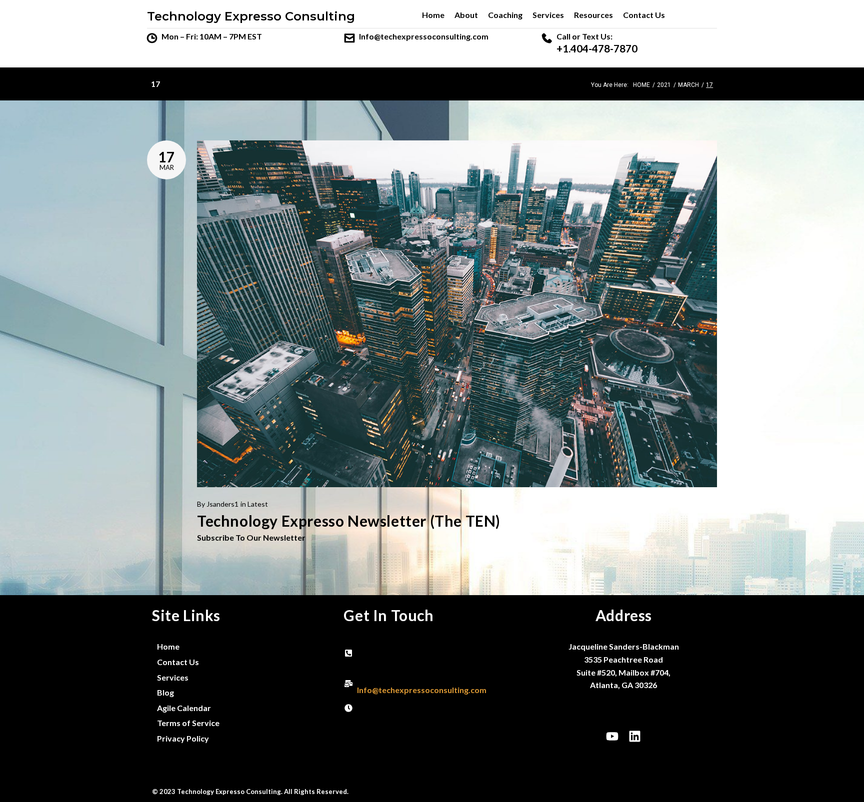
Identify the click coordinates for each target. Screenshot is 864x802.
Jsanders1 (222, 504)
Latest (258, 504)
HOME (641, 84)
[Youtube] (612, 737)
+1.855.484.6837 (387, 659)
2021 (664, 84)
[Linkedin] (635, 737)
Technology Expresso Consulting (251, 16)
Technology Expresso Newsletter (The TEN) (348, 521)
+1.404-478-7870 (597, 48)
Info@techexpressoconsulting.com (423, 36)
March (688, 84)
